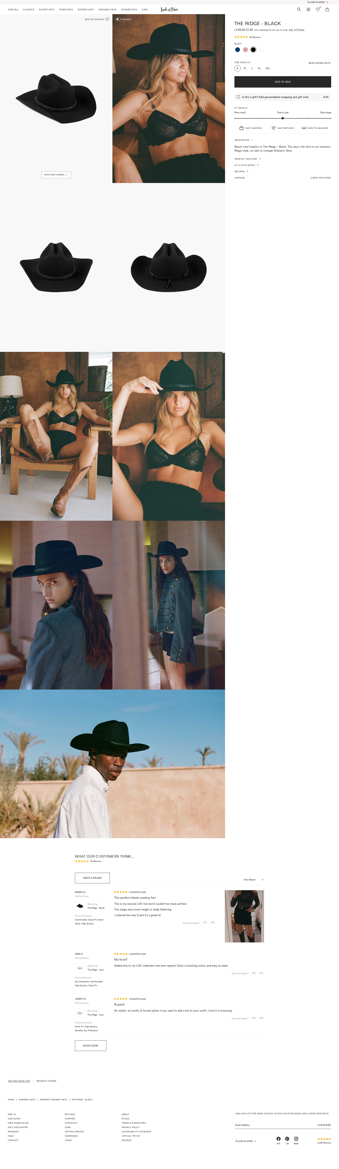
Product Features (246, 158)
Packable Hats (108, 9)
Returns (240, 171)
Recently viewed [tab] (46, 1081)
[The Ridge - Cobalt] (237, 49)
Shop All (13, 9)
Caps (145, 9)
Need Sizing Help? (320, 62)
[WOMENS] (118, 19)
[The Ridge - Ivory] (261, 49)
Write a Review (96, 879)
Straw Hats (66, 9)
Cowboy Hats (86, 9)
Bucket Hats (46, 9)
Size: (242, 62)
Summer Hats (129, 9)
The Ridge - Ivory (95, 969)
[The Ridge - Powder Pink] (245, 49)
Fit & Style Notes (245, 165)
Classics (28, 9)
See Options (296, 30)
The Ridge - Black (96, 907)
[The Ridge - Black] (253, 49)
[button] (282, 37)
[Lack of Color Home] (169, 9)
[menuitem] (14, 9)
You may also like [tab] (19, 1081)
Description (242, 140)
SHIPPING (283, 177)
